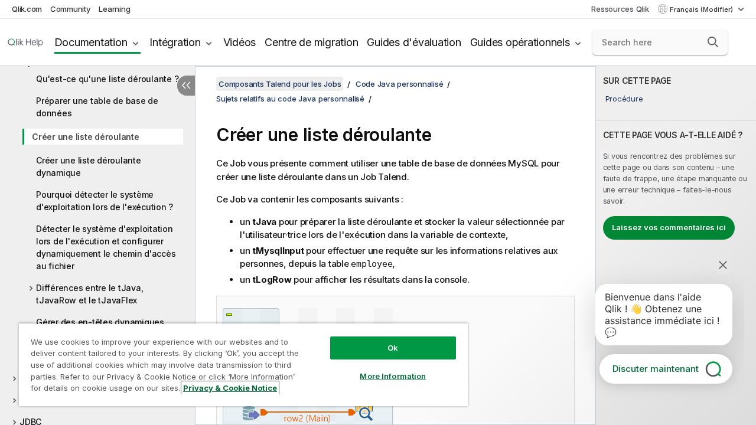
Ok (392, 347)
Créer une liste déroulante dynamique (88, 166)
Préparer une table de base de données (97, 107)
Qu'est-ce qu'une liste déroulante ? (107, 79)
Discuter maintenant (655, 368)
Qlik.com (27, 9)
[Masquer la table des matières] (186, 86)
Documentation (91, 42)
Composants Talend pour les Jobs (280, 84)
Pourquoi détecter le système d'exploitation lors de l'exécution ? (104, 200)
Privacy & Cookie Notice (230, 388)
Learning (114, 9)
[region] (243, 364)
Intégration (174, 42)
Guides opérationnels (520, 42)
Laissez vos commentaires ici (669, 227)
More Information (393, 376)
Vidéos (239, 42)
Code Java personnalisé (400, 84)
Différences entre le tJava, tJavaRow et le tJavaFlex (89, 294)
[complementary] (676, 245)
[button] (713, 42)
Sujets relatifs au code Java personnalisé (290, 98)
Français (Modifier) (702, 9)
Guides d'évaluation (414, 42)
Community (70, 9)
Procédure (624, 98)
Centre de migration (311, 42)
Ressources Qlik (620, 9)
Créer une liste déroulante (85, 137)
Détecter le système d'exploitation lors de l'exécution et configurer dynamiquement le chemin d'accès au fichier (105, 247)
